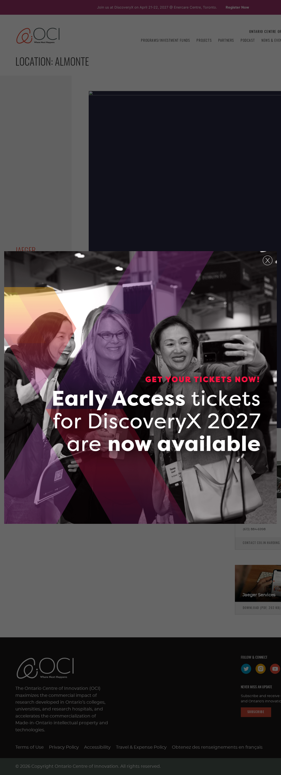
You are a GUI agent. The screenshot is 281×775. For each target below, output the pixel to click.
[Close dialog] (267, 260)
